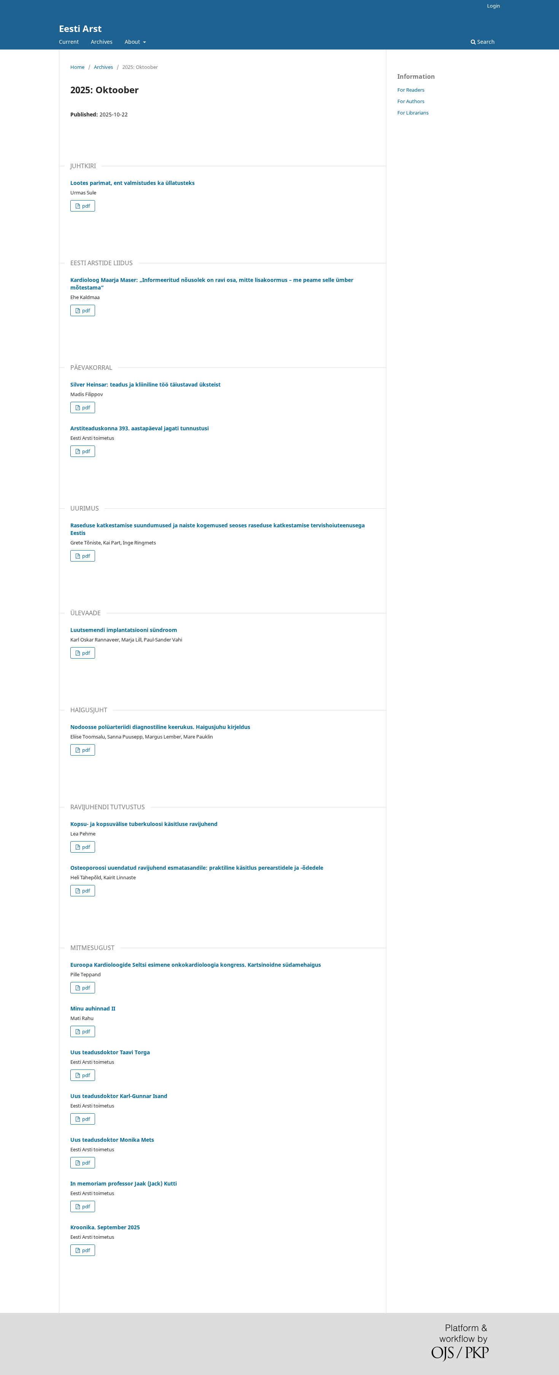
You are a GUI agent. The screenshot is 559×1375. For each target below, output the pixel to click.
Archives (102, 41)
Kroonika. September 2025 (105, 1227)
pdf (85, 205)
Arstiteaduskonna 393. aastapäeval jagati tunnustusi (139, 428)
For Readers (410, 89)
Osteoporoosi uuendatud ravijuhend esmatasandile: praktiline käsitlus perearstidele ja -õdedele (196, 867)
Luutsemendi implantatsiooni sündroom (123, 629)
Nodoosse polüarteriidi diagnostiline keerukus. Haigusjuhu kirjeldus (160, 726)
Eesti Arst (80, 28)
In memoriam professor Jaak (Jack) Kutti (123, 1183)
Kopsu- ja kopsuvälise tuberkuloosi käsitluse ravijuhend (144, 824)
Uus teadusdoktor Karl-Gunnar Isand (118, 1096)
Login (493, 5)
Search (485, 41)
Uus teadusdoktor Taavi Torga (110, 1052)
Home (77, 67)
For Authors (410, 101)
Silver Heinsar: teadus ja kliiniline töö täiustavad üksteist (145, 384)
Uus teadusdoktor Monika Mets (112, 1139)
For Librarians (413, 112)
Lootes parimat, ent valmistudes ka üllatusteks (132, 182)
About (133, 41)
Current (69, 41)
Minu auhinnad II (92, 1008)
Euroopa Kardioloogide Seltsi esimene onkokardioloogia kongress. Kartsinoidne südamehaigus (195, 964)
